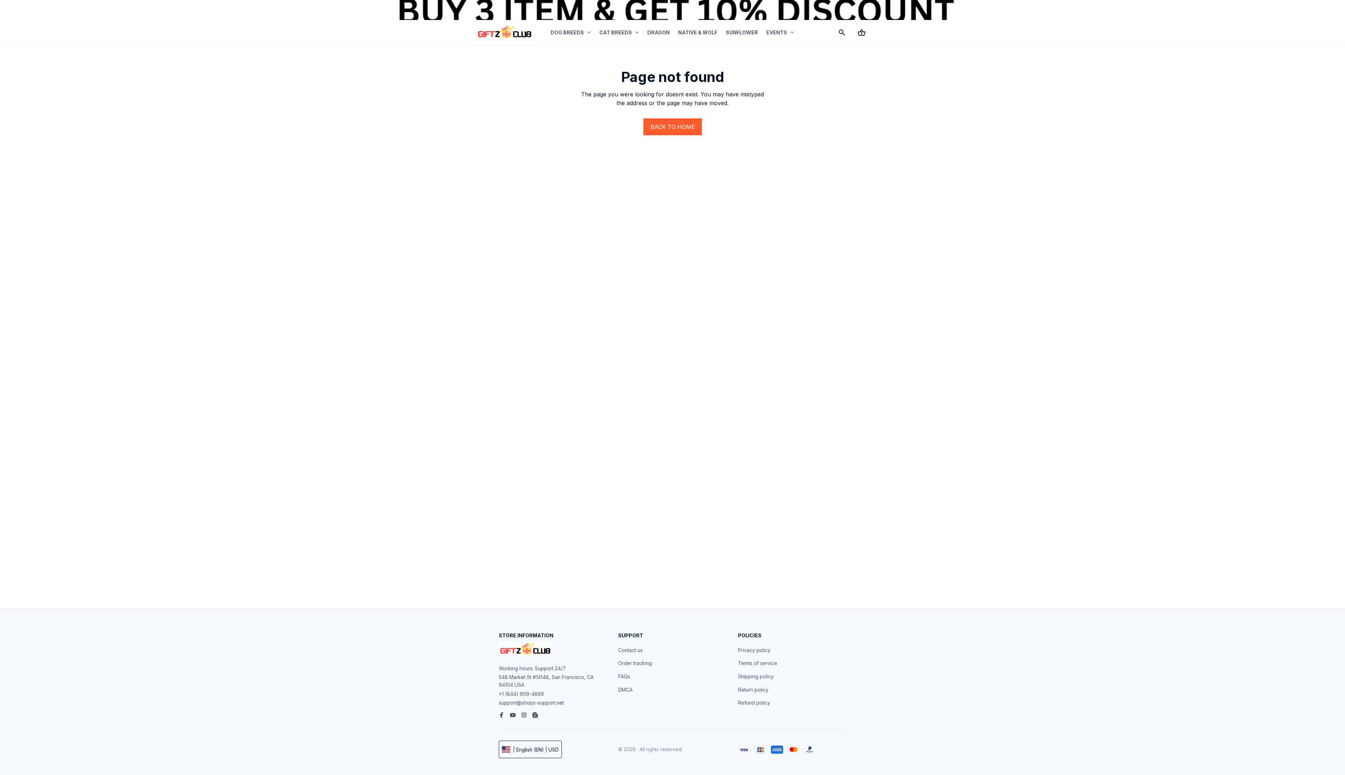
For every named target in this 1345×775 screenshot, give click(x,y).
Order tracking (635, 663)
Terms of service (757, 663)
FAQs (624, 676)
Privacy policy (754, 650)
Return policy (753, 690)
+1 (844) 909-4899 (521, 694)
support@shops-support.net (531, 703)
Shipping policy (756, 676)
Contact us (630, 650)
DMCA (625, 690)
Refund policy (754, 703)
